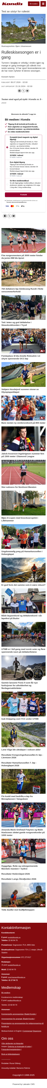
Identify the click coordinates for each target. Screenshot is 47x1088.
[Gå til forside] (12, 4)
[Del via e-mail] (27, 91)
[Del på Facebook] (19, 91)
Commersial (27, 1031)
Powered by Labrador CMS (24, 1084)
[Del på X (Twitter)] (23, 91)
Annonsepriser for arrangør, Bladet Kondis (17, 1019)
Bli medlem (34, 4)
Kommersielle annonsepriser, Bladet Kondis (18, 1014)
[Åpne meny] (43, 4)
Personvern (5, 1059)
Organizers (37, 1031)
